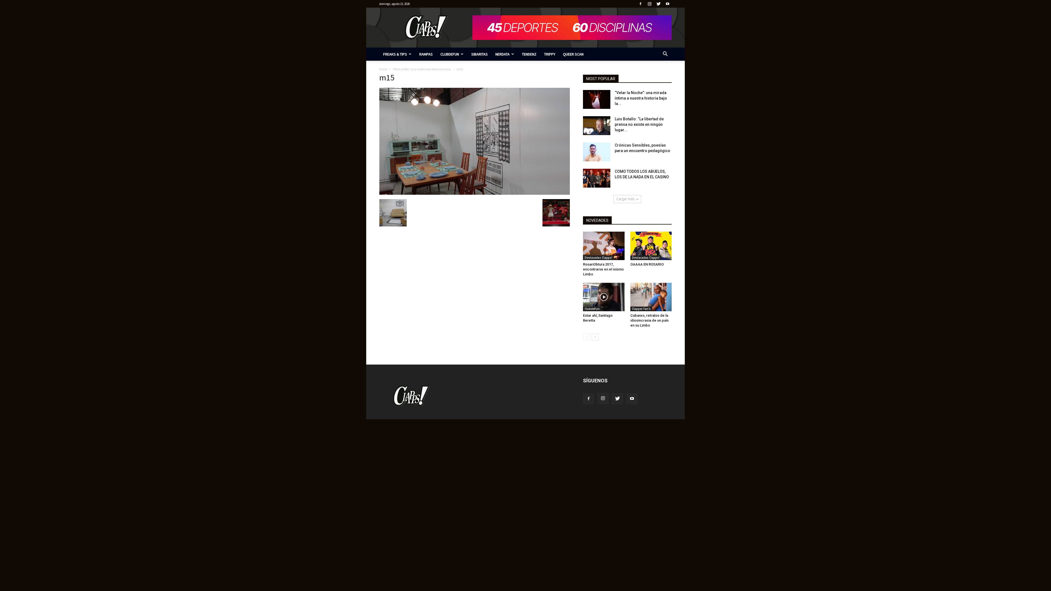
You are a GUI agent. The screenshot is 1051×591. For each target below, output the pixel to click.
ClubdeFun (449, 54)
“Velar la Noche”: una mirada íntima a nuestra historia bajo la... (641, 98)
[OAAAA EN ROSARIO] (651, 246)
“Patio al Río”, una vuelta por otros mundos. (421, 69)
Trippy (549, 54)
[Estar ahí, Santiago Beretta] (604, 297)
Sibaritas (479, 54)
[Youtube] (667, 4)
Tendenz (529, 54)
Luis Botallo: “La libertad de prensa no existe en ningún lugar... (639, 124)
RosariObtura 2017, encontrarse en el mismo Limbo (603, 269)
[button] (665, 54)
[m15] (474, 193)
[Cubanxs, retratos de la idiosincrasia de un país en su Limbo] (651, 297)
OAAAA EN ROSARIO (647, 264)
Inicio (383, 69)
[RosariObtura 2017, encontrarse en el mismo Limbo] (604, 246)
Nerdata (502, 54)
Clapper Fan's (641, 309)
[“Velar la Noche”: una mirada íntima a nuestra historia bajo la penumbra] (596, 99)
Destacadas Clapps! (598, 258)
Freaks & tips (395, 54)
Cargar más (625, 199)
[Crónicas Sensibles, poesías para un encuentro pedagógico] (596, 151)
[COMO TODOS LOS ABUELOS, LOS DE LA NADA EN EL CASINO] (596, 178)
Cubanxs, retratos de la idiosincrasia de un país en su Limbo (649, 320)
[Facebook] (640, 4)
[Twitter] (658, 4)
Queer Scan (573, 54)
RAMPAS (426, 54)
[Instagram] (649, 4)
